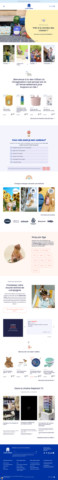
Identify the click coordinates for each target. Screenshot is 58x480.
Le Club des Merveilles (7, 464)
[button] (25, 327)
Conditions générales (34, 463)
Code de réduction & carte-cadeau (21, 470)
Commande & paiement (22, 464)
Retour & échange (20, 467)
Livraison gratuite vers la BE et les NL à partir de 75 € (29, 1)
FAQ (17, 463)
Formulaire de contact (35, 464)
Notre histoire (6, 463)
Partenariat (5, 469)
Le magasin (5, 466)
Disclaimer (32, 466)
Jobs (4, 467)
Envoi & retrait (19, 466)
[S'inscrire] (36, 451)
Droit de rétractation (34, 467)
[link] (8, 54)
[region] (39, 327)
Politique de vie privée (34, 469)
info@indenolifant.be (47, 462)
